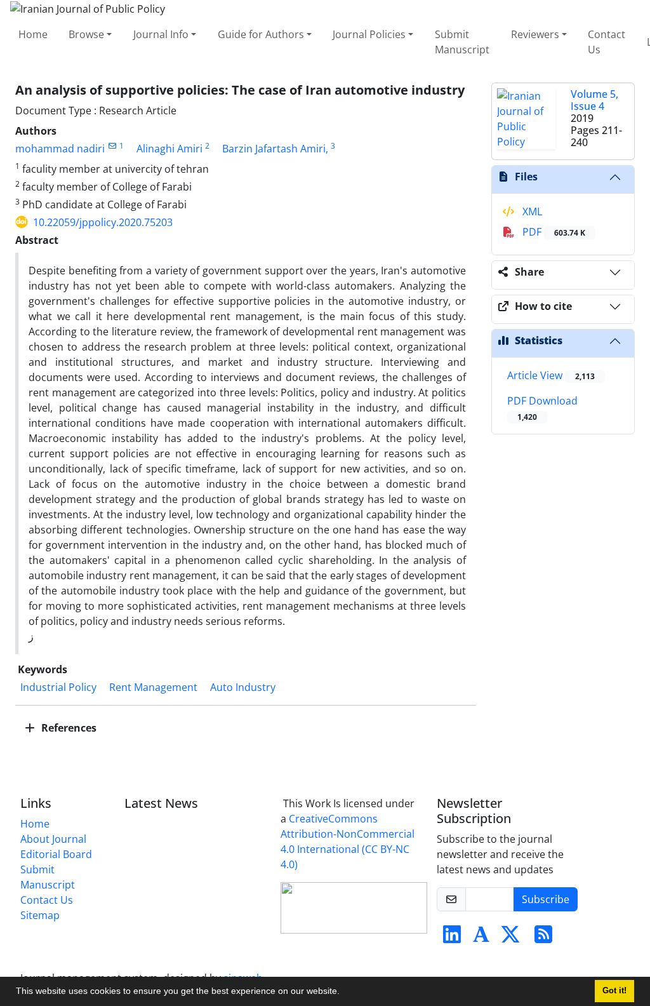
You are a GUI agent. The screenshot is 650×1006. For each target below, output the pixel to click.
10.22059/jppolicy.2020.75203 (103, 222)
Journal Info (161, 34)
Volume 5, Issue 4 (594, 100)
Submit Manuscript (462, 42)
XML (531, 211)
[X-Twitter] (510, 938)
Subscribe (545, 899)
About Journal (53, 839)
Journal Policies (369, 34)
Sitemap (40, 915)
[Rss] (543, 938)
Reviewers (535, 34)
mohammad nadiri (60, 149)
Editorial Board (56, 854)
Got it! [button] (614, 990)
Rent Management (153, 687)
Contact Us (606, 42)
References (67, 728)
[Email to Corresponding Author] (112, 145)
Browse (86, 34)
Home (33, 34)
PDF (552, 232)
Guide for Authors (261, 34)
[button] (344, 993)
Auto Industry (242, 687)
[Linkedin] (452, 938)
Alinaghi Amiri (169, 149)
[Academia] (481, 938)
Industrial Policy (58, 687)
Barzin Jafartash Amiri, (275, 149)
